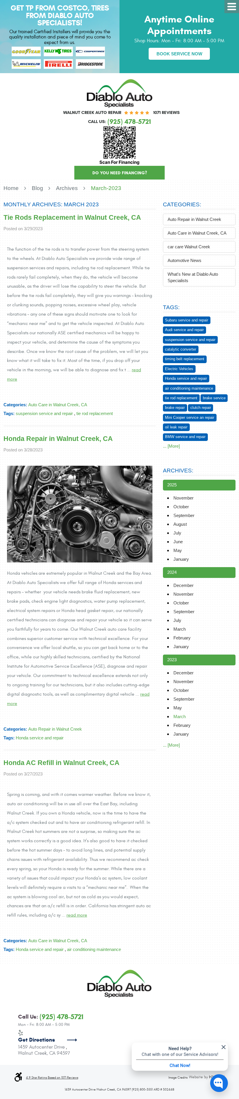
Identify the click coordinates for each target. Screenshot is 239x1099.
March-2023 (106, 188)
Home (11, 188)
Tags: (171, 307)
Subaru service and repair (186, 320)
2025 (172, 484)
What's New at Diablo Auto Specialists (193, 277)
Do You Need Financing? (119, 172)
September (183, 515)
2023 (172, 659)
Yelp (20, 1033)
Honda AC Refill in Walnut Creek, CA (61, 762)
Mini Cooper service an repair (189, 417)
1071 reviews (166, 112)
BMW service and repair (185, 437)
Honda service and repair (40, 737)
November (183, 497)
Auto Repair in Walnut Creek (55, 729)
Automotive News (184, 260)
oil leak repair (176, 427)
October (181, 506)
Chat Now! (180, 1065)
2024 (172, 572)
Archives (67, 188)
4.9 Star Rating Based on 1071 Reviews (52, 1077)
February (182, 637)
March (179, 629)
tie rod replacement (94, 413)
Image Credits (177, 1077)
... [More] (171, 446)
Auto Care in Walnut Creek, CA (57, 404)
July (177, 532)
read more (76, 915)
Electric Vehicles (179, 369)
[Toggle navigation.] (231, 6)
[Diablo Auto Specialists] (119, 93)
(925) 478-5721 (61, 1017)
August (180, 524)
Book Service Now (179, 53)
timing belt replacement (184, 359)
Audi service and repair (184, 330)
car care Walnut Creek (189, 246)
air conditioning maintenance (94, 949)
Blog (37, 188)
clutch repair (200, 407)
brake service (214, 398)
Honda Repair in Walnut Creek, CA (58, 438)
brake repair (175, 407)
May (177, 550)
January (181, 559)
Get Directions (36, 1039)
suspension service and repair (44, 413)
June (178, 541)
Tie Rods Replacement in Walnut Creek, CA (72, 217)
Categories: (182, 204)
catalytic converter (180, 349)
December (183, 585)
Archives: (178, 470)
